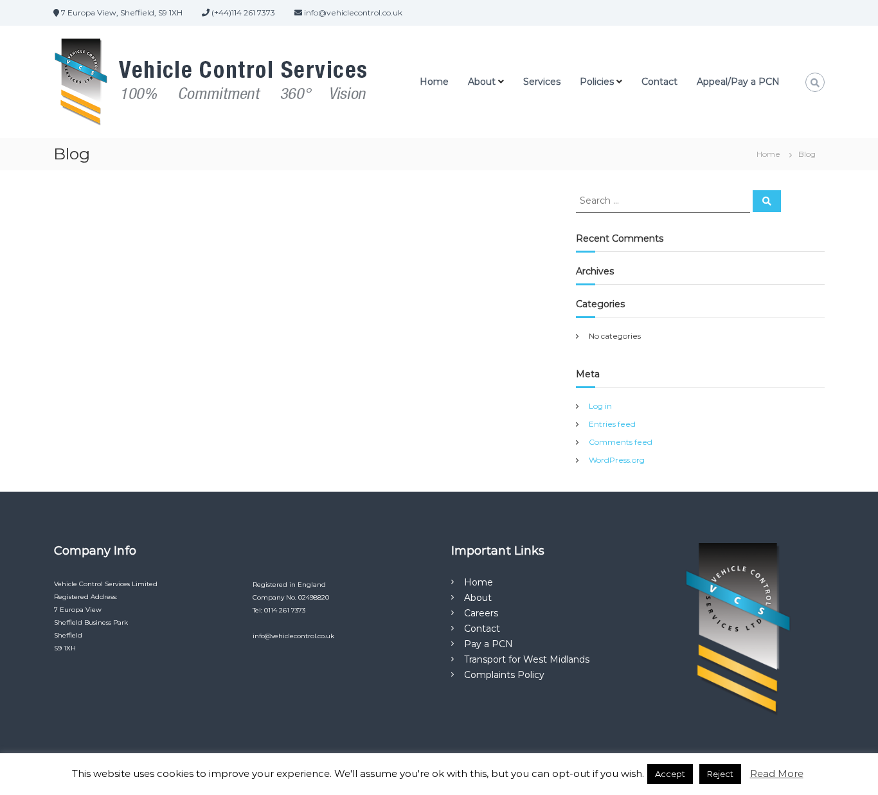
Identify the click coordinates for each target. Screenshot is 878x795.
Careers (481, 613)
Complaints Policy (504, 675)
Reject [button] (720, 774)
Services (541, 81)
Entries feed (612, 424)
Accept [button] (670, 774)
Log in (600, 406)
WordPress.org (617, 460)
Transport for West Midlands (526, 659)
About (482, 81)
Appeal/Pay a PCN (738, 81)
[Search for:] (664, 200)
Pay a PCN (488, 644)
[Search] (767, 201)
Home (434, 81)
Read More (776, 773)
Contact (659, 81)
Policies (597, 81)
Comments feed (620, 442)
